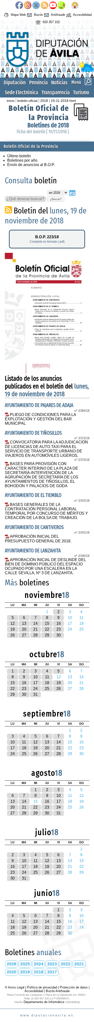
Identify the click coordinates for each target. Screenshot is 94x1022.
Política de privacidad (42, 987)
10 (35, 677)
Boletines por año (22, 160)
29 (47, 635)
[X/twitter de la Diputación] (36, 5)
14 (35, 623)
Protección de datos (74, 987)
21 (35, 629)
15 (47, 623)
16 (58, 623)
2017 (52, 971)
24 (35, 689)
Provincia (38, 82)
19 (12, 629)
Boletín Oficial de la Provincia (39, 113)
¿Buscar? (55, 199)
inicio (10, 101)
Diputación (15, 82)
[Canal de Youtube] (53, 5)
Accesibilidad (82, 15)
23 (58, 629)
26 (12, 635)
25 (47, 689)
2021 (79, 963)
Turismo (81, 92)
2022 (65, 963)
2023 (52, 963)
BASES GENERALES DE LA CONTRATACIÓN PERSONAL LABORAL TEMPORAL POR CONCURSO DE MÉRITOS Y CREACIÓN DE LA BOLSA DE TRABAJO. (46, 511)
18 (47, 683)
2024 (38, 963)
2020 (11, 971)
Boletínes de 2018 (48, 125)
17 (35, 683)
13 (24, 623)
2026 (11, 963)
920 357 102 (51, 22)
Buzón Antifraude (58, 991)
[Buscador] (61, 5)
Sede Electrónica (21, 92)
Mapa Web (18, 15)
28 (35, 635)
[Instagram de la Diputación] (27, 5)
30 (58, 635)
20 (24, 629)
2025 (25, 963)
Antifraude (57, 15)
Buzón (38, 15)
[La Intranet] (75, 5)
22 (47, 629)
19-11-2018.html (63, 101)
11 (47, 677)
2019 (25, 971)
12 (12, 623)
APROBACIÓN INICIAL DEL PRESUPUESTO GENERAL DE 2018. (38, 538)
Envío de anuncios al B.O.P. (31, 165)
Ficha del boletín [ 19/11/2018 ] (43, 131)
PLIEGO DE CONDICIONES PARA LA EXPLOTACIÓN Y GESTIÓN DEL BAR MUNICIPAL (40, 419)
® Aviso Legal (15, 987)
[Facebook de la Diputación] (19, 5)
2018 (44, 101)
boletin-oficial (27, 101)
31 (35, 694)
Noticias (59, 82)
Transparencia (55, 92)
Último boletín (19, 156)
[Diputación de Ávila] (47, 71)
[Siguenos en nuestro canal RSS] (44, 5)
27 (24, 635)
